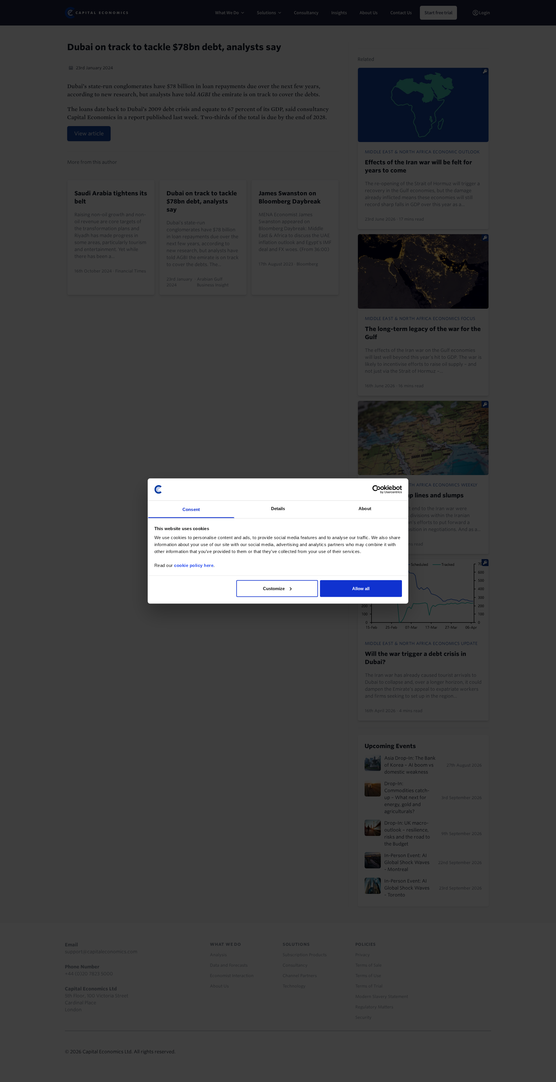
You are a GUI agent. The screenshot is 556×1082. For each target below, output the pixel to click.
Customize (274, 588)
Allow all (361, 588)
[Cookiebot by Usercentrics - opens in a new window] (376, 489)
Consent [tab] (191, 509)
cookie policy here (193, 565)
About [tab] (365, 508)
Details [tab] (278, 508)
